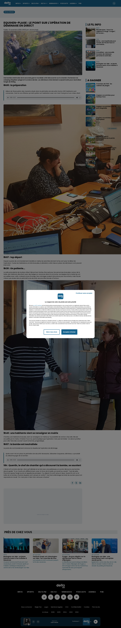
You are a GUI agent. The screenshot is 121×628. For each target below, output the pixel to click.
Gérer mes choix (51, 332)
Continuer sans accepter (84, 293)
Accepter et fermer (69, 332)
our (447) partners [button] (37, 305)
